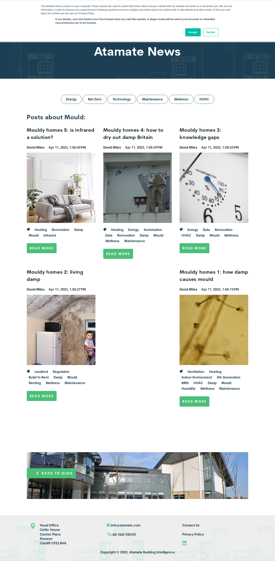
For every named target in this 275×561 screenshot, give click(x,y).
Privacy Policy (193, 534)
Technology (122, 99)
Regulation (61, 372)
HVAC (204, 99)
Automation (153, 230)
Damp (78, 230)
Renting (35, 383)
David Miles (35, 147)
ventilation (195, 372)
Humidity (188, 389)
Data (108, 235)
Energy (71, 99)
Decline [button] (211, 32)
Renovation (60, 230)
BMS (185, 383)
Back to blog (57, 473)
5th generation (228, 377)
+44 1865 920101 (123, 534)
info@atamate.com (125, 525)
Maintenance (152, 99)
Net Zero (94, 99)
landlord (41, 372)
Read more (42, 248)
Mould (34, 235)
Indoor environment (197, 377)
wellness (112, 241)
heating (41, 230)
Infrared (49, 235)
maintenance (134, 241)
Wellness (181, 99)
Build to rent (39, 377)
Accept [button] (193, 32)
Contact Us (191, 525)
